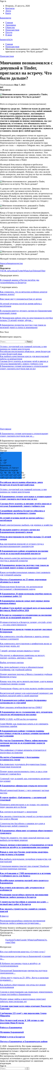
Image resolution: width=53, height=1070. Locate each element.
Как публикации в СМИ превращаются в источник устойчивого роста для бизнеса (25, 874)
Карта (8, 13)
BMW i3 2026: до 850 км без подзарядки (18, 719)
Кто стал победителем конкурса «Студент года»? (22, 951)
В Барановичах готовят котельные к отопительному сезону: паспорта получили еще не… (24, 434)
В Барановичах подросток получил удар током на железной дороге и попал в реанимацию (24, 566)
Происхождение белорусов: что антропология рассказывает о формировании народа (21, 587)
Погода (8, 32)
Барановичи (5, 18)
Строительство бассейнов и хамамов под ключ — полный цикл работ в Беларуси (24, 903)
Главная (9, 22)
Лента (8, 11)
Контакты (10, 8)
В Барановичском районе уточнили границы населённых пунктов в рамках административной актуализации (24, 733)
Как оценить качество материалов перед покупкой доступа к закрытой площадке (23, 559)
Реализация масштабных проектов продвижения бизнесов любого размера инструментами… (22, 922)
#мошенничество (15, 263)
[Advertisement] (26, 399)
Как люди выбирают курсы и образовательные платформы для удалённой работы (21, 668)
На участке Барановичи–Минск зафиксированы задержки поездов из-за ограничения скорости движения (23, 743)
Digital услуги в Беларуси (12, 1037)
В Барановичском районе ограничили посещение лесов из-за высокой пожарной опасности (24, 552)
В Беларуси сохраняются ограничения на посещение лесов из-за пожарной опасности (26, 616)
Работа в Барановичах (11, 1027)
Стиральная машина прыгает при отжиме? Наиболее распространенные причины (24, 867)
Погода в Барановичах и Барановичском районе (24, 1041)
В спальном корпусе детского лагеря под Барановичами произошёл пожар (20, 530)
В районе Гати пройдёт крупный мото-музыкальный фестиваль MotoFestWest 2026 (26, 609)
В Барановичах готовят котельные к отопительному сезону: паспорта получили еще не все (24, 367)
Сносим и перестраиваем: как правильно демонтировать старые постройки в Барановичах (26, 993)
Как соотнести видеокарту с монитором (18, 812)
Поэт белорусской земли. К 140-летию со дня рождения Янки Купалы (22, 1021)
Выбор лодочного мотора (12, 662)
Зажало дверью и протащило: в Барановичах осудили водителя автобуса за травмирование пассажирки (26, 846)
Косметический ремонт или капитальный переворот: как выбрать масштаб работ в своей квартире (26, 694)
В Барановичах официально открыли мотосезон (23, 786)
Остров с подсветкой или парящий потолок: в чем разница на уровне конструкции (23, 347)
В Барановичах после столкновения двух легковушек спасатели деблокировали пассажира (26, 713)
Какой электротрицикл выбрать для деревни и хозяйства (26, 525)
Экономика (10, 25)
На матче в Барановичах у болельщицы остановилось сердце (19, 758)
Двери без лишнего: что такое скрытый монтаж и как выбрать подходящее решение (24, 839)
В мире (8, 35)
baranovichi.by (6, 39)
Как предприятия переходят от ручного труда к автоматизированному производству (22, 545)
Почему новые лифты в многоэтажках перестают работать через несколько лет (23, 1000)
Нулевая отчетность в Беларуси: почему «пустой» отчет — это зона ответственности (26, 623)
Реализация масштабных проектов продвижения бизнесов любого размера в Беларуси (24, 896)
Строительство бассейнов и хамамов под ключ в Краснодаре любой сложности (22, 824)
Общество (10, 27)
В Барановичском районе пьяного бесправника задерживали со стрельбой (23, 701)
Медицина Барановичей (12, 1032)
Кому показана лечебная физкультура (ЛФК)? (21, 707)
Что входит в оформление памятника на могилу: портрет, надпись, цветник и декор (22, 656)
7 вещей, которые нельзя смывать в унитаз (19, 651)
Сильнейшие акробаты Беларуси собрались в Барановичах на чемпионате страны (22, 512)
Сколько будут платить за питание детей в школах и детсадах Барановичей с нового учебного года (24, 362)
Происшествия (12, 30)
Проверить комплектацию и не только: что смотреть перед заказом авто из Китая (24, 805)
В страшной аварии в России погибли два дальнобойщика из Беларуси (19, 281)
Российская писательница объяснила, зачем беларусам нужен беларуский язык (21, 483)
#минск (3, 263)
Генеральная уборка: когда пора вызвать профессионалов (26, 688)
